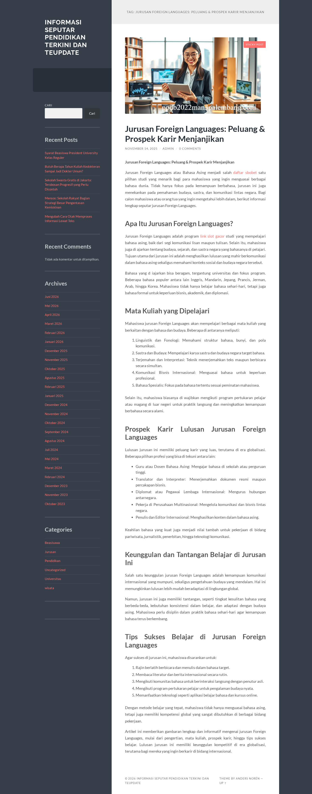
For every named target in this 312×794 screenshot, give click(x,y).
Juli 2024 (51, 450)
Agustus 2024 (55, 441)
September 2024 (56, 432)
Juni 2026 (52, 296)
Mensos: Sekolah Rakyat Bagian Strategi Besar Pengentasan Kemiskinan (67, 202)
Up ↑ (223, 783)
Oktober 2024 (55, 423)
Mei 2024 (52, 459)
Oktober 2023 (55, 504)
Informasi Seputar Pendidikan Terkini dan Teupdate (66, 37)
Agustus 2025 (55, 378)
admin (168, 148)
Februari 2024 (55, 477)
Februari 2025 (55, 387)
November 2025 (56, 360)
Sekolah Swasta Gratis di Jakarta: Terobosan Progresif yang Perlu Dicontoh (68, 184)
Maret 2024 (53, 468)
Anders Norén (248, 778)
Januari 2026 (54, 342)
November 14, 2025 (141, 148)
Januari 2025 (54, 396)
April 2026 (52, 315)
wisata (49, 588)
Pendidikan (52, 561)
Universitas (53, 579)
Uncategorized (55, 570)
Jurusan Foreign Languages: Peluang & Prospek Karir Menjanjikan (195, 134)
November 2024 (56, 414)
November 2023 (56, 495)
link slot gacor (212, 236)
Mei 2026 (52, 306)
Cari (48, 105)
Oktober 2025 (55, 369)
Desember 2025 (56, 351)
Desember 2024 (56, 405)
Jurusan (50, 552)
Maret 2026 (53, 323)
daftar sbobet (245, 172)
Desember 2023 (56, 486)
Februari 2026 (55, 333)
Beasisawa (52, 543)
